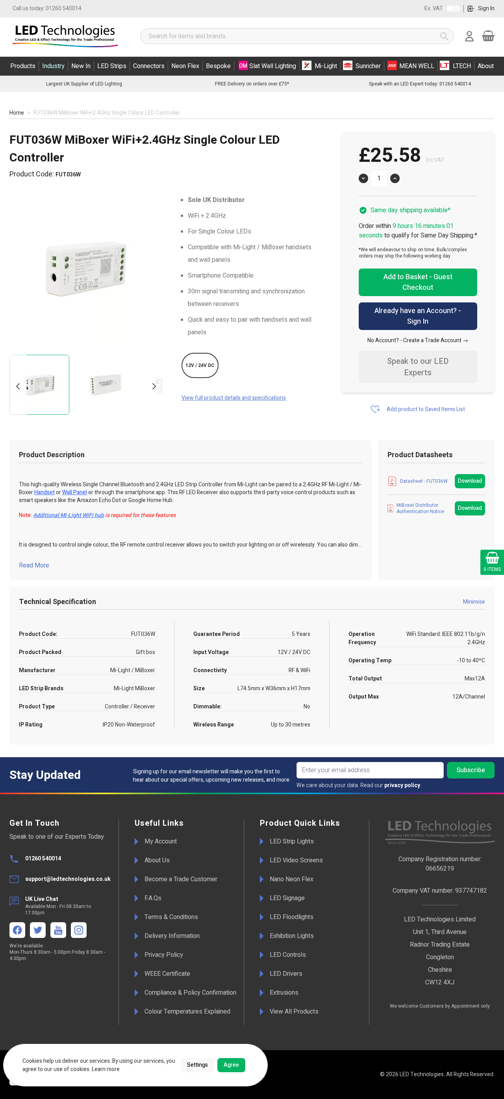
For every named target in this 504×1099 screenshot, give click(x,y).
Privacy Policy (164, 955)
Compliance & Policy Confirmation (190, 992)
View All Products (294, 1011)
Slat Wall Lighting (272, 66)
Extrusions (284, 992)
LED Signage (287, 898)
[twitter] (38, 930)
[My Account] (469, 36)
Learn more (106, 1069)
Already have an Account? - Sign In (417, 316)
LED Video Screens (296, 860)
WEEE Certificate (167, 974)
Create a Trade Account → (435, 340)
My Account (161, 841)
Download (470, 481)
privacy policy (402, 785)
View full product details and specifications (234, 398)
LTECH (462, 66)
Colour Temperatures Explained (187, 1011)
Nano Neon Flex (291, 879)
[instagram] (79, 930)
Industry (53, 66)
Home (16, 113)
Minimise (474, 602)
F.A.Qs (153, 898)
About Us (157, 860)
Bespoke (218, 66)
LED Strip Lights (292, 841)
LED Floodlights (291, 917)
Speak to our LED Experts (417, 367)
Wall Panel (74, 492)
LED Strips (111, 66)
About (486, 66)
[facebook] (17, 930)
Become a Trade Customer (181, 879)
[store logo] (67, 36)
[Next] (154, 386)
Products (22, 66)
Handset (44, 492)
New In (81, 66)
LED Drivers (286, 974)
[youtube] (58, 930)
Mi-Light (326, 66)
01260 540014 (47, 9)
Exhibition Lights (292, 936)
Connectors (149, 66)
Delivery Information (172, 936)
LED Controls (288, 955)
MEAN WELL (416, 66)
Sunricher (368, 66)
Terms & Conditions (171, 917)
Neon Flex (185, 66)
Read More (34, 565)
